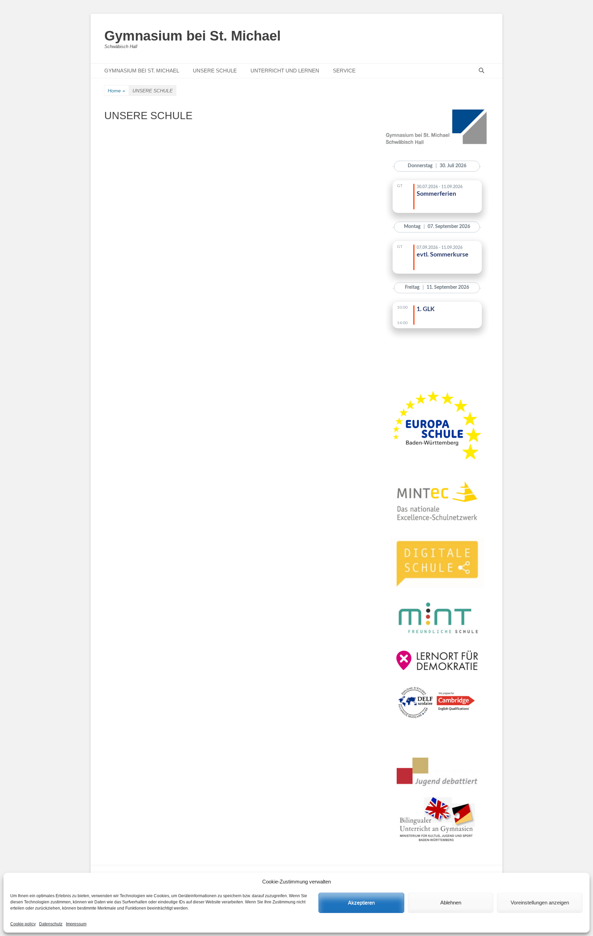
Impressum (76, 924)
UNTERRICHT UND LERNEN (285, 70)
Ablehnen (450, 902)
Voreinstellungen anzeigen (540, 902)
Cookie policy (23, 924)
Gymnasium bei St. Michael (192, 35)
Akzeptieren (361, 902)
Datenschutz (50, 924)
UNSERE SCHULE (215, 70)
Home (116, 90)
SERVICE (344, 70)
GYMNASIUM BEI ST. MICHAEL (141, 70)
